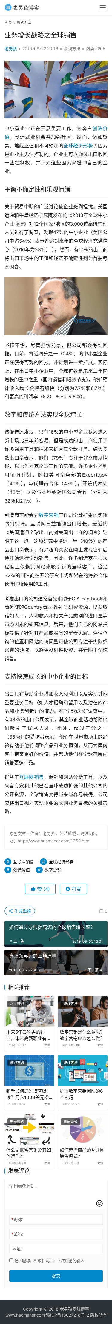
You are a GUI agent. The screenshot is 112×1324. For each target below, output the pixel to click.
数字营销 (49, 515)
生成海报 (22, 910)
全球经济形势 (78, 146)
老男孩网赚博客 (74, 1308)
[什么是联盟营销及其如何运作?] (29, 1129)
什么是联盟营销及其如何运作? (28, 1153)
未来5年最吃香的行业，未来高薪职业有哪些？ (28, 1035)
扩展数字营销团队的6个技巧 (81, 1094)
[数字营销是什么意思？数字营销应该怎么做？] (83, 1011)
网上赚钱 (17, 1003)
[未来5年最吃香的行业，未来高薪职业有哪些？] (29, 1011)
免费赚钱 (17, 1121)
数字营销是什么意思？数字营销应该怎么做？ (82, 1035)
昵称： (18, 1219)
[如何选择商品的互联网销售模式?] (83, 1129)
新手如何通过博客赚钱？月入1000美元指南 (27, 1094)
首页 (8, 22)
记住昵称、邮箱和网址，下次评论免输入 (48, 1260)
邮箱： (18, 1234)
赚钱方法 (72, 48)
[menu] (102, 7)
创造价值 (21, 869)
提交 (56, 1275)
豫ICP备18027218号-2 (67, 1314)
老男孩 (10, 48)
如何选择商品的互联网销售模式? (82, 1153)
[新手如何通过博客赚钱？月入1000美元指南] (29, 1070)
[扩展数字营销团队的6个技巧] (83, 1070)
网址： (18, 1248)
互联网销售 (31, 777)
